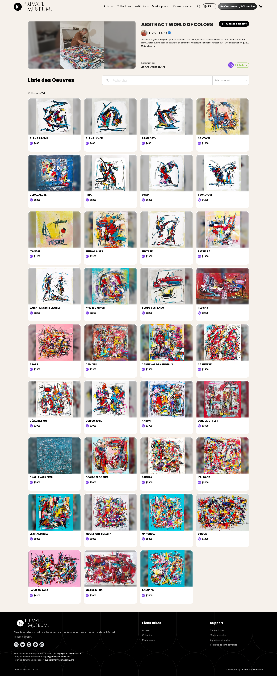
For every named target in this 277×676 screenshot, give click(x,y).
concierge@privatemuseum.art (67, 653)
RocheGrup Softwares (252, 669)
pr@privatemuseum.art (58, 656)
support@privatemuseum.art (59, 659)
